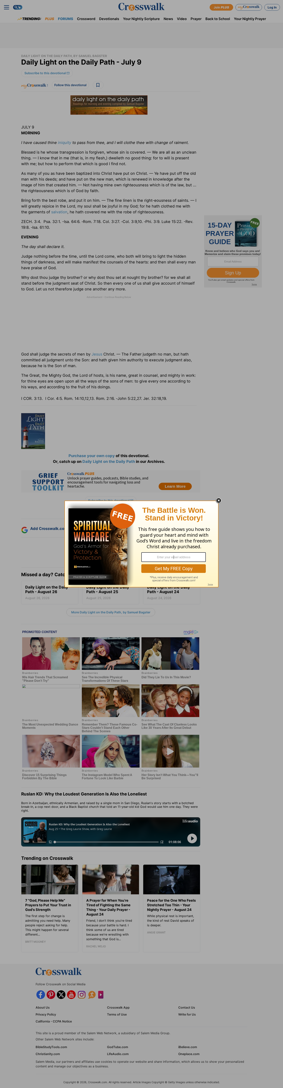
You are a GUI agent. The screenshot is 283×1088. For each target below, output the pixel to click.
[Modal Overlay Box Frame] (141, 544)
